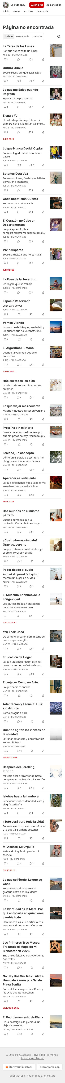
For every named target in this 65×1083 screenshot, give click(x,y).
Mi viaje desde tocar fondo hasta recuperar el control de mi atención (24, 777)
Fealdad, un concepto (18, 453)
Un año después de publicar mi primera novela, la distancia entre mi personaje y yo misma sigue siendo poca (23, 121)
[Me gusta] (5, 616)
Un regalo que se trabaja (17, 284)
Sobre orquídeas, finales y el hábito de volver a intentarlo (24, 179)
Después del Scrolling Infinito (18, 769)
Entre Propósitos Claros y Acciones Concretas (23, 957)
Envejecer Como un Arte (20, 682)
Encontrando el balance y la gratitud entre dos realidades (20, 890)
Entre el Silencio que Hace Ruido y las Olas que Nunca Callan (23, 990)
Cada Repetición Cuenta (20, 199)
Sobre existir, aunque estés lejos (22, 72)
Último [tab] (9, 36)
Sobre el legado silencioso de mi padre (22, 154)
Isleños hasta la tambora (21, 796)
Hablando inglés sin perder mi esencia (21, 853)
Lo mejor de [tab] (22, 36)
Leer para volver (12, 305)
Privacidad (39, 1054)
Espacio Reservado (16, 301)
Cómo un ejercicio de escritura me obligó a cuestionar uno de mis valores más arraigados (23, 459)
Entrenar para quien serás (18, 203)
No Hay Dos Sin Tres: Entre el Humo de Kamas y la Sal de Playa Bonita (24, 980)
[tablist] (23, 36)
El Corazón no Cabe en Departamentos (19, 222)
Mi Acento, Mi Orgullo (18, 847)
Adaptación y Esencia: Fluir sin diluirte (22, 706)
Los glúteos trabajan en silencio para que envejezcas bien (21, 605)
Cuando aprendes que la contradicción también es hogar (22, 521)
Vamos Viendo (13, 323)
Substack (15, 1075)
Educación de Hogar (17, 657)
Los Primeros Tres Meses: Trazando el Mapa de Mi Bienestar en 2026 (21, 947)
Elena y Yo (10, 115)
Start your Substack (20, 1067)
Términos (52, 1054)
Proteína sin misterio (18, 427)
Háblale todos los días (19, 381)
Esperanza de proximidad (18, 98)
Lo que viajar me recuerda (21, 406)
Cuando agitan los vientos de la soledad (24, 732)
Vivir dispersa (13, 250)
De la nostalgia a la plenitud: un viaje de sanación (21, 1023)
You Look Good (13, 632)
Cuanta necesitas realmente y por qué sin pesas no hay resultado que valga (24, 434)
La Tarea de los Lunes (18, 46)
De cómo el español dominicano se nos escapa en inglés (24, 638)
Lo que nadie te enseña (16, 687)
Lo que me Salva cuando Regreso (20, 92)
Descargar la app (50, 1067)
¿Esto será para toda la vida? (24, 821)
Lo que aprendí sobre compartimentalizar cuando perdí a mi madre (24, 231)
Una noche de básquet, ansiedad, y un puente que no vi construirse (23, 329)
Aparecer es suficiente (19, 478)
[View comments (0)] (18, 59)
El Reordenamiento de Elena (23, 1017)
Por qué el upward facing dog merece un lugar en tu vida (20, 576)
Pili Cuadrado (20, 55)
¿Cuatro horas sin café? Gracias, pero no (20, 542)
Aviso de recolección (32, 1058)
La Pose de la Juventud (19, 279)
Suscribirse (37, 4)
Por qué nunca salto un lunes (20, 50)
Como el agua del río (15, 713)
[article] (32, 53)
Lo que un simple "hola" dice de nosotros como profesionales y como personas (22, 663)
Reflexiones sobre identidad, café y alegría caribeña (23, 802)
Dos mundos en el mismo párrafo (21, 513)
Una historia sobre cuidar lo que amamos (22, 387)
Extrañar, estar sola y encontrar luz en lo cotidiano (23, 740)
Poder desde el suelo (18, 569)
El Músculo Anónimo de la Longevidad (21, 597)
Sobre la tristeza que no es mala (22, 254)
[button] (6, 11)
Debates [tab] (37, 36)
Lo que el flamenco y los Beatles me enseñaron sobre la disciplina (24, 484)
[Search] (58, 36)
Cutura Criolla (13, 68)
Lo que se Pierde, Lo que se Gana (22, 882)
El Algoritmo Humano (18, 348)
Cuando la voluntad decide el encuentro (20, 354)
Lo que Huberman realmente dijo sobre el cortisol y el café (22, 550)
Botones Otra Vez (15, 173)
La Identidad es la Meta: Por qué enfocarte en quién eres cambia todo (23, 913)
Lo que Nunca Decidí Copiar (23, 148)
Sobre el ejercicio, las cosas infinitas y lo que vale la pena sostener (24, 827)
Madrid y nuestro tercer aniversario (24, 410)
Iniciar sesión (54, 4)
